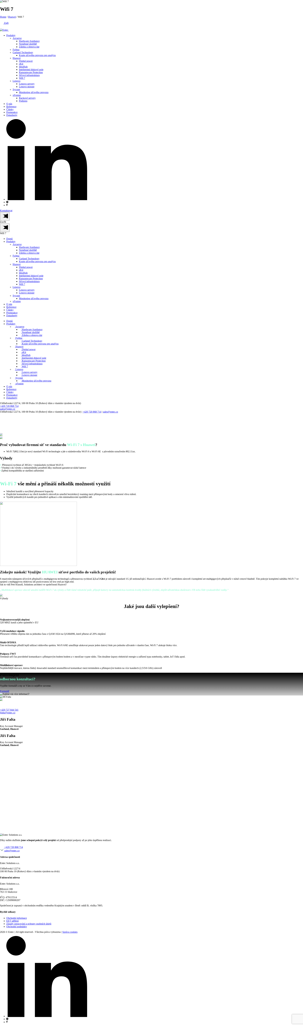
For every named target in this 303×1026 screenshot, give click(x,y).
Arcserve (17, 38)
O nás (9, 103)
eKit (21, 63)
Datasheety (11, 115)
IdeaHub (23, 66)
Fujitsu (16, 49)
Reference (11, 106)
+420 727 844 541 (9, 709)
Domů (9, 238)
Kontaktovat (6, 210)
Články (10, 109)
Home (3, 17)
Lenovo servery (27, 83)
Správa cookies (69, 932)
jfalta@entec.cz (7, 712)
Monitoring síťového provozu (33, 92)
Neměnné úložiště (28, 44)
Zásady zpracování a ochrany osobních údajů (28, 923)
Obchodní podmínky (16, 926)
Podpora (23, 101)
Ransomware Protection (31, 72)
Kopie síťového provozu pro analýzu (37, 55)
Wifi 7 (22, 78)
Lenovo (16, 81)
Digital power (26, 61)
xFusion (17, 95)
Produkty (10, 35)
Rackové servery (27, 98)
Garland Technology (23, 52)
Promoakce (12, 112)
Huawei (12, 17)
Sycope (16, 89)
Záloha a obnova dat (29, 46)
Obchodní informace (16, 918)
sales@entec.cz (7, 409)
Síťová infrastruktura (29, 75)
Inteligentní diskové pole (31, 69)
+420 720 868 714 (9, 406)
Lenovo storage (26, 86)
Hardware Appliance (29, 41)
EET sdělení (12, 921)
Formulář (4, 691)
